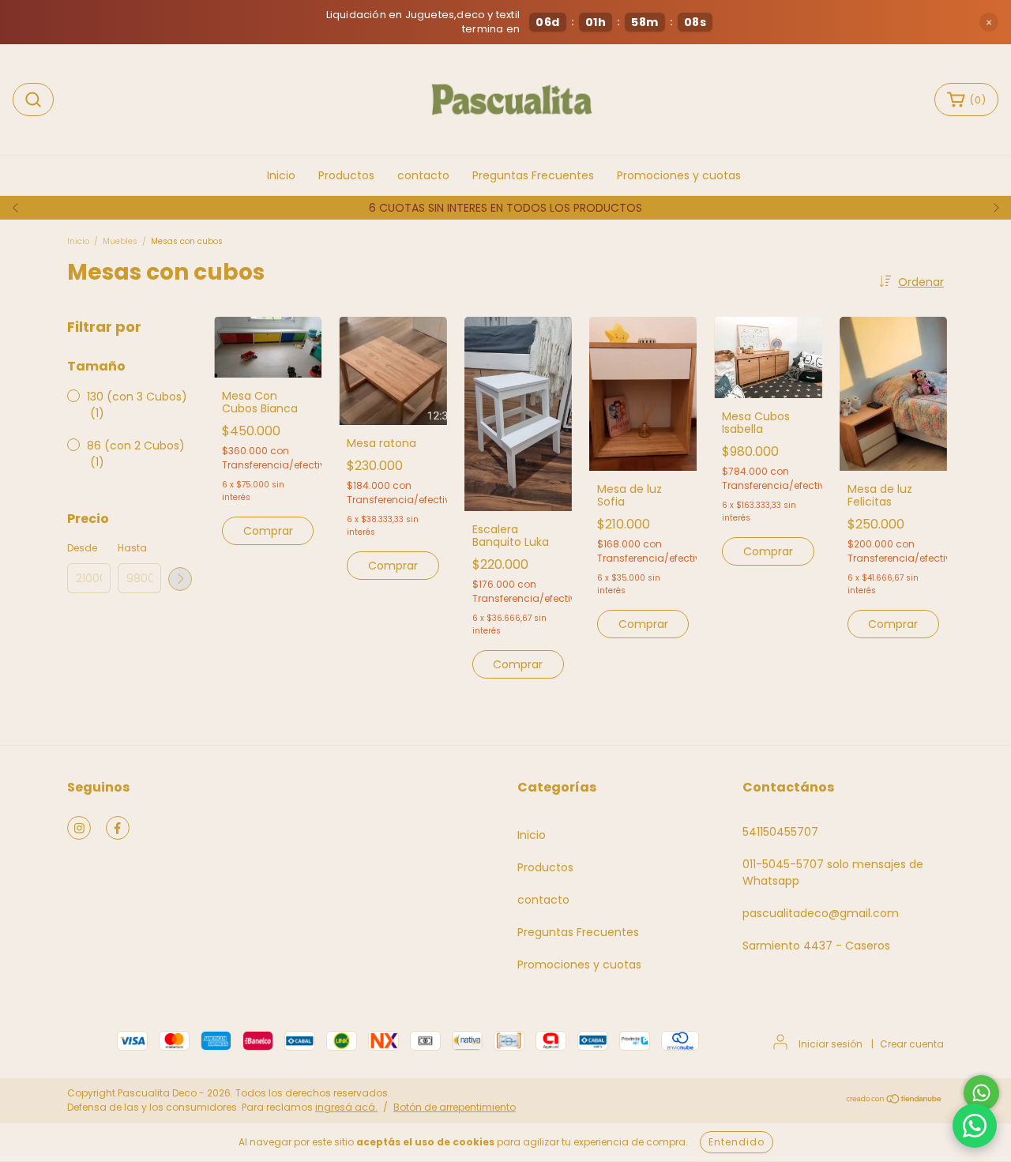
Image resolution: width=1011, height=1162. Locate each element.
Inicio (281, 175)
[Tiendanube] (894, 1100)
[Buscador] (33, 99)
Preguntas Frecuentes (533, 175)
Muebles (120, 241)
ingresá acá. (346, 1107)
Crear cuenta (912, 1044)
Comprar (268, 531)
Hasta (132, 548)
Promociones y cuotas (679, 175)
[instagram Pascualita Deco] (79, 828)
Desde (82, 548)
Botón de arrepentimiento (454, 1107)
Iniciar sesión (831, 1044)
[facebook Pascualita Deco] (118, 828)
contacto (423, 175)
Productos (346, 175)
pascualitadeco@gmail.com (820, 913)
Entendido (736, 1142)
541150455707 (780, 832)
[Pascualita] (975, 1126)
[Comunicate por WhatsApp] (981, 1093)
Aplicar (180, 579)
